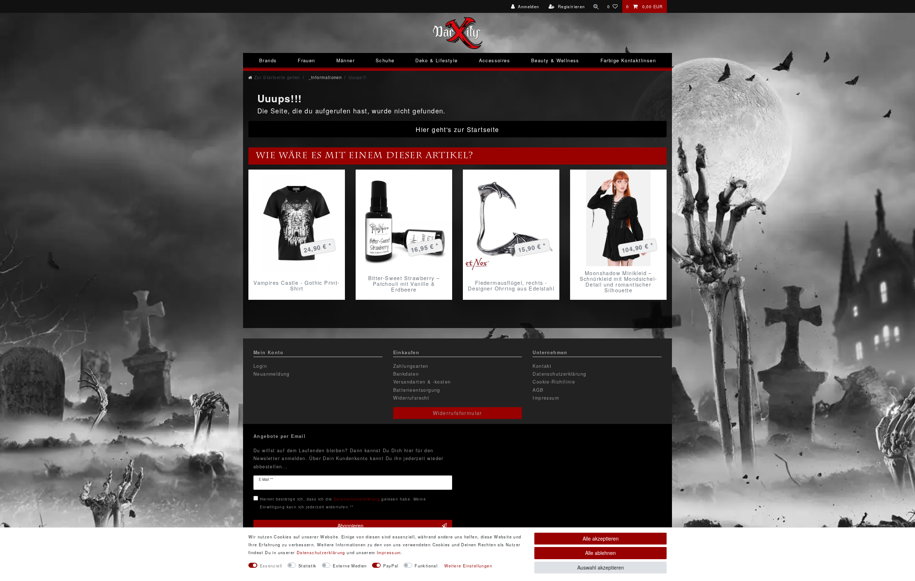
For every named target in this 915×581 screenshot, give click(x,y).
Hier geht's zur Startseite (457, 129)
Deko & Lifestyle (436, 60)
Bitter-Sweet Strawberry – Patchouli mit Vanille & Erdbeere (404, 283)
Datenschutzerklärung (559, 374)
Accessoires (494, 60)
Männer (345, 60)
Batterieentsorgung (416, 390)
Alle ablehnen (600, 552)
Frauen (306, 60)
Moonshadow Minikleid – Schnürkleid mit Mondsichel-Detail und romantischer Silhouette (618, 281)
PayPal (390, 565)
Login (260, 366)
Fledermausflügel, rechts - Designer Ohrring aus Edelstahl (511, 285)
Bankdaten (406, 374)
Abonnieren (350, 525)
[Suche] (596, 6)
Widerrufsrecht (411, 398)
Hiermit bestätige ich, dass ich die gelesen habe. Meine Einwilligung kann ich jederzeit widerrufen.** (343, 502)
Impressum (546, 398)
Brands (268, 60)
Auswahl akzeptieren (600, 567)
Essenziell (271, 565)
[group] (404, 220)
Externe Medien (350, 565)
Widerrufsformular (457, 412)
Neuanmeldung (271, 374)
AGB (538, 390)
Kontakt (542, 366)
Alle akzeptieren (601, 538)
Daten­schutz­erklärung (321, 552)
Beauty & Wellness (555, 60)
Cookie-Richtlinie (554, 382)
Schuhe (385, 60)
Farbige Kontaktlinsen (628, 60)
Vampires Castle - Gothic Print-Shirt (296, 285)
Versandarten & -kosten (422, 382)
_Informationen (324, 77)
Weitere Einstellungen (468, 565)
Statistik (307, 565)
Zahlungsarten (411, 366)
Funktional (426, 565)
